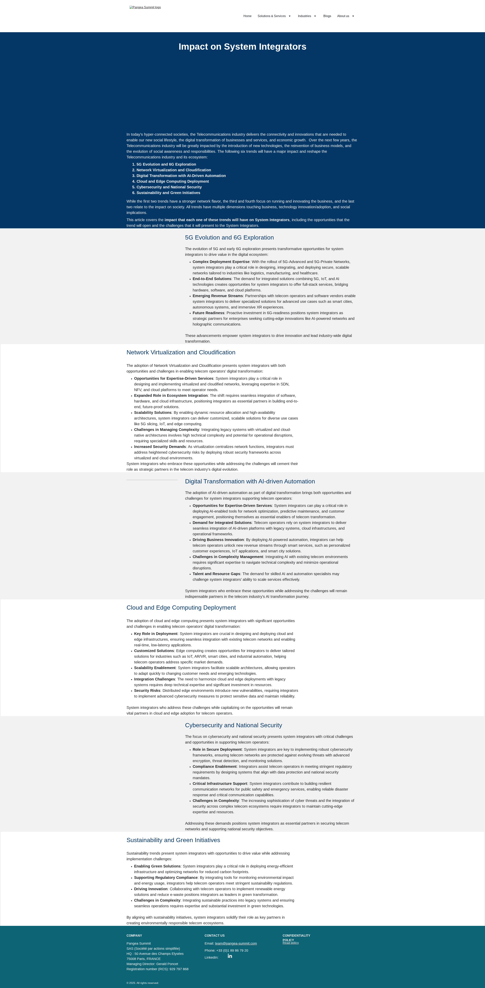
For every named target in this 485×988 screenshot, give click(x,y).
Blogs (327, 16)
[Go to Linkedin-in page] (230, 956)
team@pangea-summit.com (236, 943)
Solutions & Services (272, 16)
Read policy (291, 942)
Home (247, 16)
